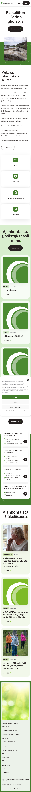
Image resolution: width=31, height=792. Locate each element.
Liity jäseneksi (15, 29)
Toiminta (4, 754)
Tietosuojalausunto (20, 410)
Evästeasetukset (6, 784)
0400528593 (5, 727)
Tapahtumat (5, 772)
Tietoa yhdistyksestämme (9, 750)
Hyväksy (15, 397)
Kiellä (15, 402)
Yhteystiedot (5, 761)
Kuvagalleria (5, 757)
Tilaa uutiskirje (17, 788)
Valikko (26, 3)
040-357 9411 (6, 738)
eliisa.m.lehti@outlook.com (9, 730)
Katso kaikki (15, 248)
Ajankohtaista (6, 769)
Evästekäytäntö (9, 410)
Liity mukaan (8, 147)
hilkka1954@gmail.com (8, 741)
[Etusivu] (7, 3)
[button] (28, 380)
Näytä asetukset (15, 407)
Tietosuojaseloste (6, 788)
